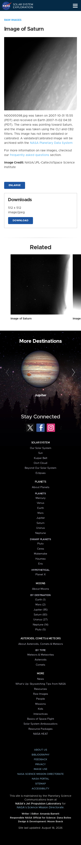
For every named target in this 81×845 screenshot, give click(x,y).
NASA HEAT (40, 734)
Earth (40, 508)
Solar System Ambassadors (40, 724)
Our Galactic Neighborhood (20, 14)
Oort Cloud (40, 463)
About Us (40, 750)
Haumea (40, 559)
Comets (40, 665)
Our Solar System (40, 448)
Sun (40, 453)
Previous (8, 373)
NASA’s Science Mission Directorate (40, 807)
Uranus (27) (40, 619)
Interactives (41, 714)
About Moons (40, 589)
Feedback (40, 759)
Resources (40, 689)
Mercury (41, 498)
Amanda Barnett (49, 814)
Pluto (40, 543)
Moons (40, 583)
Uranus (40, 528)
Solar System (40, 442)
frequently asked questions (29, 155)
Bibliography (41, 755)
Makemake (40, 553)
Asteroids (41, 659)
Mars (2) (40, 604)
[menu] (75, 6)
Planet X (40, 574)
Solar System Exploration (20, 5)
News (40, 679)
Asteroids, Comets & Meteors (40, 638)
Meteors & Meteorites (40, 654)
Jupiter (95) (41, 609)
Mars (40, 513)
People (40, 699)
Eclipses (41, 473)
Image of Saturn (21, 318)
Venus (40, 503)
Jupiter (40, 395)
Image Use (40, 769)
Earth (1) (40, 599)
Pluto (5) (40, 629)
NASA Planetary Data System (51, 142)
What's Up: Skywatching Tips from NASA (40, 684)
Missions (40, 704)
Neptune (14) (40, 624)
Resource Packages (40, 729)
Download (20, 220)
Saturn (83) (40, 614)
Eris (40, 563)
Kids (40, 709)
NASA (5, 5)
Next (73, 373)
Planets (40, 482)
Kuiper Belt (40, 458)
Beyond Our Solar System (40, 468)
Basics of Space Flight (40, 719)
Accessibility (40, 788)
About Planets (40, 487)
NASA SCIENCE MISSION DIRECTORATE (40, 774)
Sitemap (40, 784)
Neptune (40, 533)
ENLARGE (15, 185)
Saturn (40, 523)
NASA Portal (40, 779)
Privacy (40, 764)
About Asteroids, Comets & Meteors (40, 644)
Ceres (40, 548)
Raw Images (12, 20)
